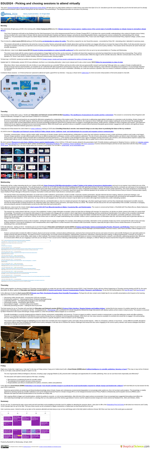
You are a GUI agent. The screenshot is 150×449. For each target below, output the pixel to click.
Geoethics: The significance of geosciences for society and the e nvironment (88, 115)
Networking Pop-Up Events (115, 404)
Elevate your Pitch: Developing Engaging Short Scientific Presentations (54, 293)
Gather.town (85, 73)
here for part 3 (140, 290)
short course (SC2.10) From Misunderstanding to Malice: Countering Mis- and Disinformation (60, 207)
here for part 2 (129, 290)
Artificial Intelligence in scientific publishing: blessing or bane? (106, 369)
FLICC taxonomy (89, 143)
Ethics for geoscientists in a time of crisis (109, 62)
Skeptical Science (27, 446)
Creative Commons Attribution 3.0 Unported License (50, 446)
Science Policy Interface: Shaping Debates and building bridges (84, 308)
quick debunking (13, 143)
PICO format (51, 310)
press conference (36, 128)
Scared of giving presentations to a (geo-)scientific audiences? (53, 50)
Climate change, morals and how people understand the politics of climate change (67, 59)
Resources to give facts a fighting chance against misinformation (33, 142)
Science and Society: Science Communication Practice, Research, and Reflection (103, 227)
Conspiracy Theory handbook (71, 143)
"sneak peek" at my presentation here (72, 145)
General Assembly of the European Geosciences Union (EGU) (27, 7)
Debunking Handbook (53, 143)
